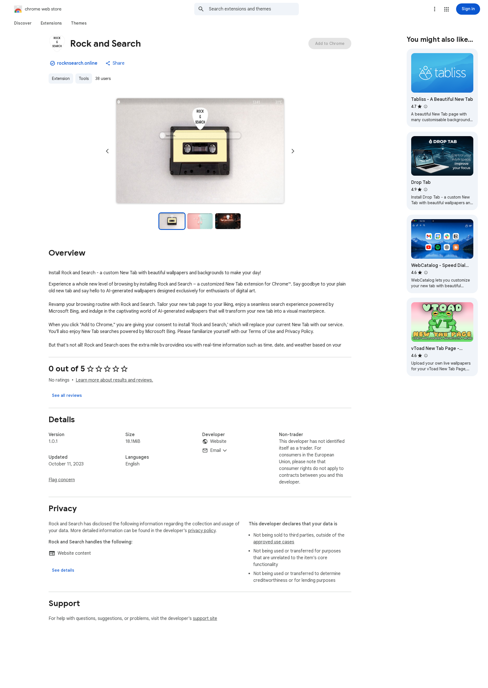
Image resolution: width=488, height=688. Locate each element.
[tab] (23, 23)
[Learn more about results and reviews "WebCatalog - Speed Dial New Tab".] (425, 272)
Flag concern (62, 480)
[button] (446, 9)
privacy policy (201, 531)
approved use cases (273, 542)
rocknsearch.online (77, 63)
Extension (61, 78)
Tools (84, 78)
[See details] (63, 570)
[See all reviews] (67, 395)
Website (218, 441)
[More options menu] (434, 9)
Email (215, 450)
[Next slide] (293, 151)
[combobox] (254, 9)
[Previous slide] (107, 151)
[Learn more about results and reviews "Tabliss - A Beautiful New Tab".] (425, 106)
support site (205, 618)
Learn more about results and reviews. (114, 380)
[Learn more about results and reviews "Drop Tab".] (425, 189)
